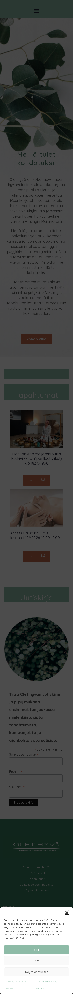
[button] (67, 912)
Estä (37, 961)
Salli (36, 950)
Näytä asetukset (36, 972)
